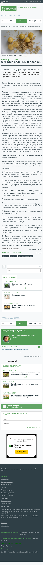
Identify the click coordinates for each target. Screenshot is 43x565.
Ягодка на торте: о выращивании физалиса (25, 306)
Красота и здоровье (7, 493)
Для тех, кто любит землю (27, 7)
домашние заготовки (25, 256)
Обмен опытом (15, 26)
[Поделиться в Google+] (5, 248)
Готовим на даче (6, 490)
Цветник (3, 487)
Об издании (5, 526)
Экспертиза (4, 498)
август (21, 20)
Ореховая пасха (18, 295)
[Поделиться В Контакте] (18, 248)
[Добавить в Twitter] (16, 248)
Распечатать (40, 253)
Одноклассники (33, 532)
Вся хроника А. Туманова (32, 356)
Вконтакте (23, 532)
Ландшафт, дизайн (7, 495)
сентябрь (32, 21)
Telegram (23, 534)
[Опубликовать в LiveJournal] (9, 248)
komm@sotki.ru (33, 552)
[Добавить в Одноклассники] (14, 248)
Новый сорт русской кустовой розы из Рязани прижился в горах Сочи (25, 373)
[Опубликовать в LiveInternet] (7, 248)
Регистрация (34, 2)
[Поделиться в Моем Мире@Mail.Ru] (11, 248)
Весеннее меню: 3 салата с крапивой (22, 284)
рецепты (13, 256)
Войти (25, 2)
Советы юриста (6, 501)
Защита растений (6, 482)
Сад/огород (4, 479)
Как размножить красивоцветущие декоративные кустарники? (25, 396)
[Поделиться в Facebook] (3, 248)
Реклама (4, 523)
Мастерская (5, 506)
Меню (5, 2)
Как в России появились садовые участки (24, 385)
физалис (5, 256)
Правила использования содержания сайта (19, 516)
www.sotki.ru (5, 26)
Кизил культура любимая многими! (17, 349)
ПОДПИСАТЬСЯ (33, 427)
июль (10, 21)
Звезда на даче (6, 484)
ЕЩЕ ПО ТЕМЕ (9, 277)
